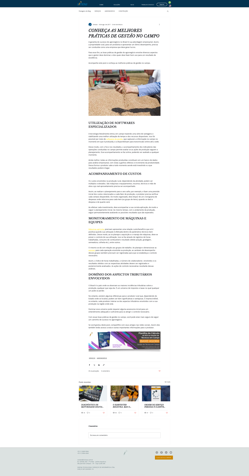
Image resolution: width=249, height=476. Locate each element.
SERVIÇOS (98, 11)
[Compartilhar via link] (104, 365)
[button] (168, 11)
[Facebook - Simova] (161, 452)
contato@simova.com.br (85, 460)
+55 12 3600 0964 (83, 451)
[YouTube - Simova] (171, 452)
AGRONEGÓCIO (110, 11)
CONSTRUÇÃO (123, 11)
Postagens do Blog (85, 11)
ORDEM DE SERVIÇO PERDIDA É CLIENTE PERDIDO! (154, 406)
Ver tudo (167, 382)
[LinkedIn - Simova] (166, 452)
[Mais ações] (159, 24)
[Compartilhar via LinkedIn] (99, 365)
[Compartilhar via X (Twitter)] (94, 365)
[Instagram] (157, 452)
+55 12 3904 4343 (83, 453)
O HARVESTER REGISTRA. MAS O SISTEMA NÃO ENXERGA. (121, 406)
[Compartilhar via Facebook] (89, 365)
